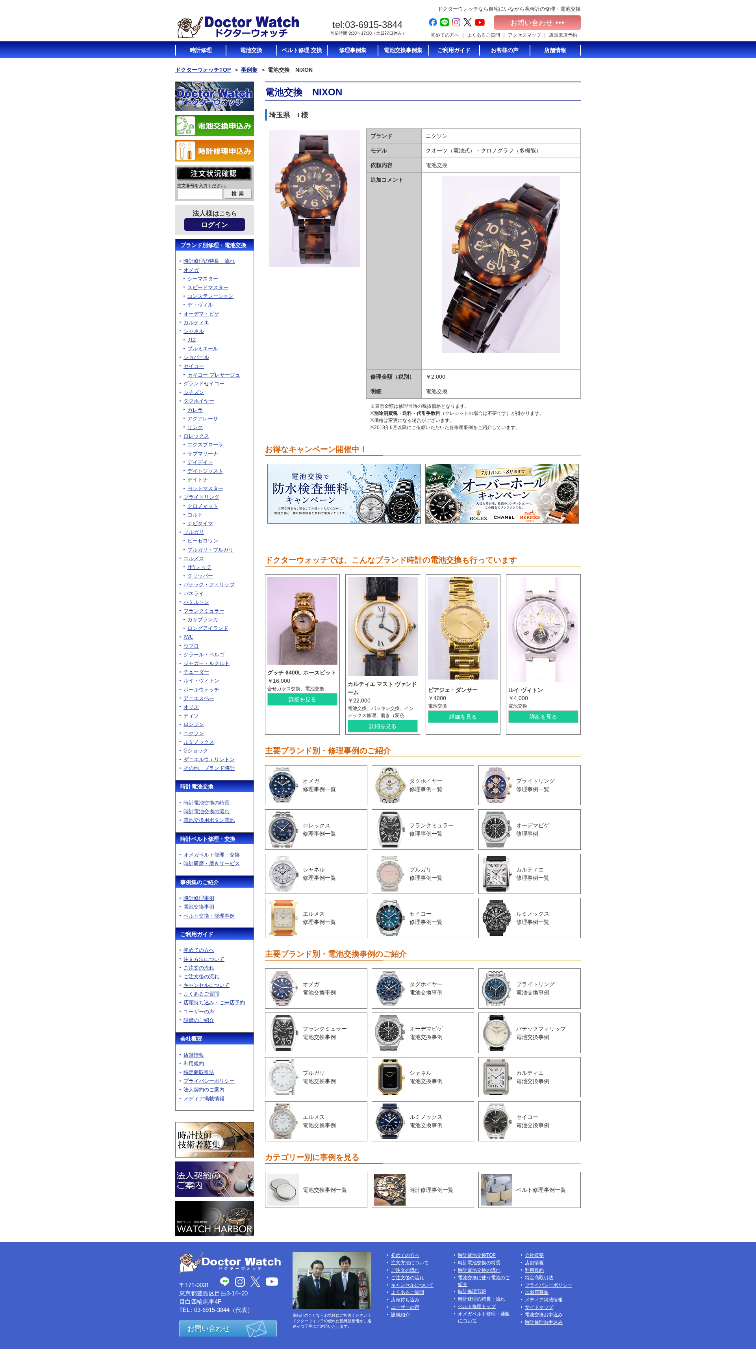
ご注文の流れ (198, 968)
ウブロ (191, 646)
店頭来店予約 (563, 35)
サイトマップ (539, 1307)
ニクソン (193, 733)
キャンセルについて (206, 985)
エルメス (193, 558)
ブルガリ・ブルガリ (210, 550)
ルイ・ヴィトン (201, 681)
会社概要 (191, 1038)
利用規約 (193, 1064)
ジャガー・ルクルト (206, 663)
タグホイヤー (198, 401)
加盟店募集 (536, 1292)
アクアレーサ (202, 419)
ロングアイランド (207, 628)
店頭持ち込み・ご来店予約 (214, 1002)
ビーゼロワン (202, 541)
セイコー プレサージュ (213, 375)
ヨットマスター (205, 488)
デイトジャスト (205, 471)
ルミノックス (198, 742)
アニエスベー (198, 698)
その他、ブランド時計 (209, 768)
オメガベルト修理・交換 (211, 855)
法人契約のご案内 (203, 1090)
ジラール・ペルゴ (203, 655)
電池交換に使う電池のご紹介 (484, 1281)
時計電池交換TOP (477, 1255)
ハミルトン (196, 602)
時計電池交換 (196, 786)
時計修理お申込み (544, 1322)
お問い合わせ (531, 23)
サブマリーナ (202, 454)
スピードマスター (207, 287)
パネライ (193, 593)
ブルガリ (193, 532)
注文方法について (203, 959)
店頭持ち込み (405, 1300)
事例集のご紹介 (199, 882)
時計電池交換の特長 (206, 803)
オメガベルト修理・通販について (484, 1317)
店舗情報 (193, 1055)
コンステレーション (210, 296)
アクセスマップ (524, 35)
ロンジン (193, 724)
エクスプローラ (205, 445)
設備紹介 (400, 1314)
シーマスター (202, 279)
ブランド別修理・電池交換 (213, 245)
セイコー (193, 366)
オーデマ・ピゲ (201, 314)
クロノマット (202, 506)
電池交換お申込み (544, 1314)
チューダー (196, 672)
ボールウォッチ (201, 690)
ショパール (196, 357)
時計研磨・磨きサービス (211, 863)
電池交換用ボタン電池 (209, 820)
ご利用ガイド (196, 934)
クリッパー (200, 576)
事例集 (249, 70)
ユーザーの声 (198, 1012)
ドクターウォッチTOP (203, 70)
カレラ (195, 410)
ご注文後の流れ (201, 976)
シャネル (193, 331)
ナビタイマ (200, 523)
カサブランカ (202, 619)
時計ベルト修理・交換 (207, 839)
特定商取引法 (198, 1072)
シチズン (193, 392)
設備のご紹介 (198, 1020)
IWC (188, 637)
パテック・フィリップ (209, 584)
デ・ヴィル (200, 305)
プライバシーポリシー (209, 1081)
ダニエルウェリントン (209, 759)
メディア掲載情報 (203, 1099)
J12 (191, 340)
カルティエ (196, 322)
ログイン (214, 225)
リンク (195, 427)
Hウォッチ (199, 567)
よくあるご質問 (483, 35)
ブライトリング (201, 497)
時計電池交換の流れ (206, 811)
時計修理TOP (472, 1291)
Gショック (195, 751)
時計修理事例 (198, 898)
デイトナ (197, 480)
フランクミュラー (203, 611)
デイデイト (200, 462)
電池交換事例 (198, 907)
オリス (191, 707)
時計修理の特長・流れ (209, 261)
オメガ (191, 270)
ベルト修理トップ (477, 1306)
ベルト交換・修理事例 (209, 916)
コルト (195, 515)
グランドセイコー (203, 383)
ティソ (191, 716)
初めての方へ (445, 35)
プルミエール (202, 348)
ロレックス (196, 436)
